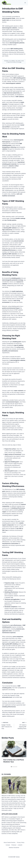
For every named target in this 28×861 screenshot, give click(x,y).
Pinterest (13, 845)
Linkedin (20, 845)
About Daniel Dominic (9, 842)
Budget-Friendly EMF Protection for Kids (7, 725)
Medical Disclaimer (14, 847)
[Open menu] (25, 3)
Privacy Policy (20, 842)
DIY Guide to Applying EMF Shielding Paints (22, 725)
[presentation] (14, 749)
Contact (8, 845)
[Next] (24, 753)
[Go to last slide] (4, 753)
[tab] (11, 766)
